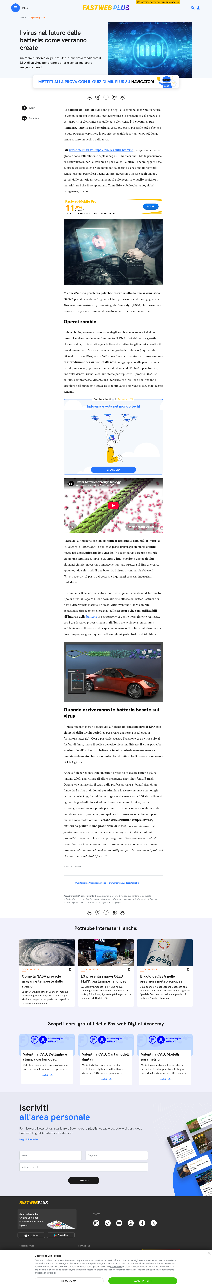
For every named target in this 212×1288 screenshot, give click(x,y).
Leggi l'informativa (28, 1139)
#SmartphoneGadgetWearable (124, 882)
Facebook (106, 97)
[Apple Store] (31, 1235)
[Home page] (106, 7)
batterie (91, 616)
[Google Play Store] (61, 1235)
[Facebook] (142, 1222)
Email (122, 97)
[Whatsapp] (131, 1222)
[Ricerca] (193, 7)
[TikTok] (108, 1222)
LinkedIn (89, 97)
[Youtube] (119, 1222)
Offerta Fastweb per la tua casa (158, 2)
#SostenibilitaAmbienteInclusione (91, 882)
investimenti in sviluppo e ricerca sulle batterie (101, 150)
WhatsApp (114, 97)
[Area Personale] (198, 8)
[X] (154, 1222)
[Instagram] (96, 1222)
